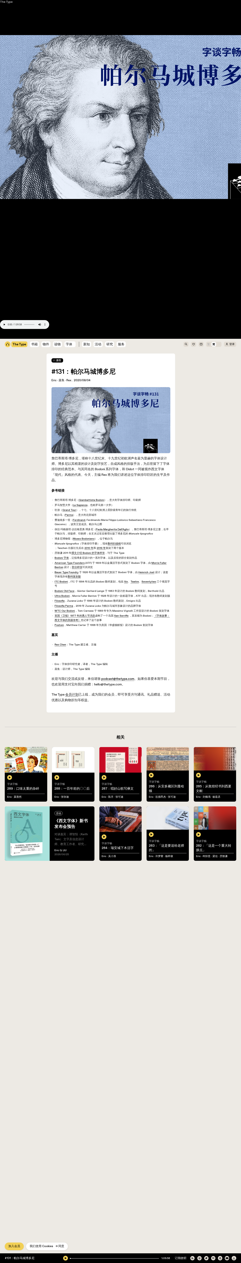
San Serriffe (75, 286)
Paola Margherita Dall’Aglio (64, 232)
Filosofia (5, 275)
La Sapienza (28, 216)
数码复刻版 (149, 259)
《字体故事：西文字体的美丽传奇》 (134, 286)
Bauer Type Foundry (13, 259)
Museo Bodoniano (33, 236)
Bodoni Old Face (11, 267)
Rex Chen (6, 298)
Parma (16, 224)
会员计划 (19, 318)
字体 (69, 344)
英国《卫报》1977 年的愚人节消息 (23, 286)
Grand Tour (16, 220)
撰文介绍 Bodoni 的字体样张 (37, 247)
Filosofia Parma (10, 279)
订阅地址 (6, 332)
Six (80, 263)
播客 (58, 360)
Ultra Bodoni (8, 271)
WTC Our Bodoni (11, 283)
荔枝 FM (44, 332)
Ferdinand (27, 228)
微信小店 (6, 25)
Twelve (89, 263)
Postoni (5, 290)
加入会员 (14, 1246)
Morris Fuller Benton (121, 255)
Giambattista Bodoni (41, 212)
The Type (6, 2)
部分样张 (151, 255)
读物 (57, 344)
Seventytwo (105, 263)
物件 (3, 21)
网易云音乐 (59, 332)
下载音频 (94, 332)
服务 (121, 344)
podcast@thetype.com (60, 314)
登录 (232, 344)
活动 (98, 344)
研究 (109, 344)
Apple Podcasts (25, 332)
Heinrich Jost (102, 259)
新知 (86, 344)
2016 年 (52, 244)
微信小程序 (77, 332)
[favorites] (193, 344)
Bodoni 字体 (8, 251)
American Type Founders (16, 255)
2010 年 (38, 244)
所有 (3, 13)
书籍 (3, 17)
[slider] (70, 1258)
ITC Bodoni (7, 263)
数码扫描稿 (66, 240)
